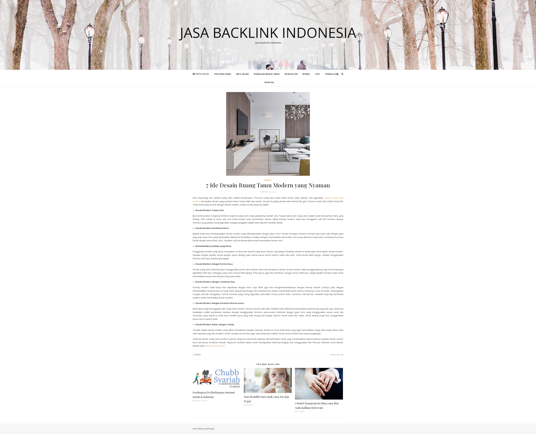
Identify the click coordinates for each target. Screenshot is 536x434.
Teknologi (331, 74)
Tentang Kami (222, 74)
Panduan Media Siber (267, 74)
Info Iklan (242, 74)
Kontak (269, 82)
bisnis (306, 74)
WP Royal (210, 428)
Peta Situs (202, 74)
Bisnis (198, 354)
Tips (317, 74)
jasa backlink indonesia (268, 32)
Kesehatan (291, 74)
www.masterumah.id (215, 345)
